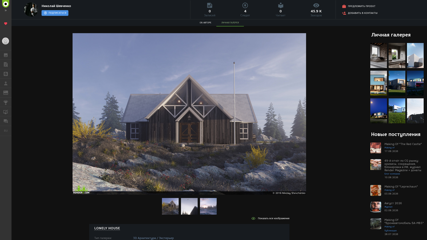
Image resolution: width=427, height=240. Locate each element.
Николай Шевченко (56, 6)
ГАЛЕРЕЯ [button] (6, 55)
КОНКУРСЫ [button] (6, 102)
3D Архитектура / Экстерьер (153, 238)
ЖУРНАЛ (8, 92)
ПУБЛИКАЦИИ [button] (6, 64)
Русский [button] (8, 130)
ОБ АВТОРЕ (205, 22)
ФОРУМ (6, 121)
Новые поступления (395, 134)
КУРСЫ (6, 111)
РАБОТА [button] (6, 83)
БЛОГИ (6, 73)
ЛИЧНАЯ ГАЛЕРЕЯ (230, 22)
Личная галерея (391, 35)
